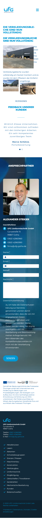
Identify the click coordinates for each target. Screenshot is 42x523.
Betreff (6, 270)
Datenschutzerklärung (13, 300)
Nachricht (8, 279)
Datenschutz (18, 510)
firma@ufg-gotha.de (16, 437)
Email (6, 261)
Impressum (7, 510)
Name (6, 252)
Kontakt (27, 510)
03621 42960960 (15, 432)
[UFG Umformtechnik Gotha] (8, 10)
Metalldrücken (13, 445)
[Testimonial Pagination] (19, 149)
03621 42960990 (15, 434)
